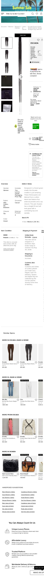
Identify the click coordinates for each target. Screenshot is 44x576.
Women (10, 26)
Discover (4, 26)
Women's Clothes (18, 27)
